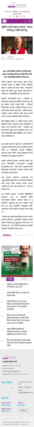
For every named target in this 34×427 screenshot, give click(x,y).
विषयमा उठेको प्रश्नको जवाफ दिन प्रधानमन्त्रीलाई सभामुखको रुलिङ (19, 343)
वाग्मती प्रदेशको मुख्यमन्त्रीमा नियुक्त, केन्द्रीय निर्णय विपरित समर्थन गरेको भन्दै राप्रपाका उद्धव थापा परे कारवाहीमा (18, 319)
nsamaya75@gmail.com (14, 371)
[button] (25, 21)
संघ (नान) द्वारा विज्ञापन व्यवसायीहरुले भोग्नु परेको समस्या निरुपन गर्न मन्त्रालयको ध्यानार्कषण (18, 305)
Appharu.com (25, 424)
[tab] (10, 279)
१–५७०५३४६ (10, 368)
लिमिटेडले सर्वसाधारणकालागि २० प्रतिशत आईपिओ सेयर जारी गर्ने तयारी (17, 331)
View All (23, 410)
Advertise (13, 418)
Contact (20, 418)
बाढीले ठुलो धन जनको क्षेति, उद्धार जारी (17, 285)
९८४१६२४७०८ (27, 387)
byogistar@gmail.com (25, 393)
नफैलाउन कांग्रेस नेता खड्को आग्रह (18, 294)
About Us (6, 418)
